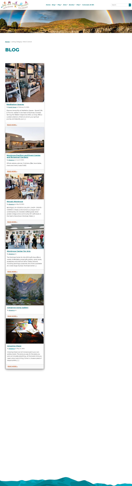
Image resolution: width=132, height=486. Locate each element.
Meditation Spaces (15, 104)
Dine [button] (65, 5)
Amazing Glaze (14, 346)
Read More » (12, 125)
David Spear (12, 107)
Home (48, 5)
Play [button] (59, 5)
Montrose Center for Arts (19, 251)
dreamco (11, 160)
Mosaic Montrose (15, 202)
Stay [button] (53, 5)
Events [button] (71, 5)
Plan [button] (78, 5)
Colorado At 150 (88, 5)
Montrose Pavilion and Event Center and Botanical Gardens (23, 156)
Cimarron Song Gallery (17, 308)
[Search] (130, 4)
